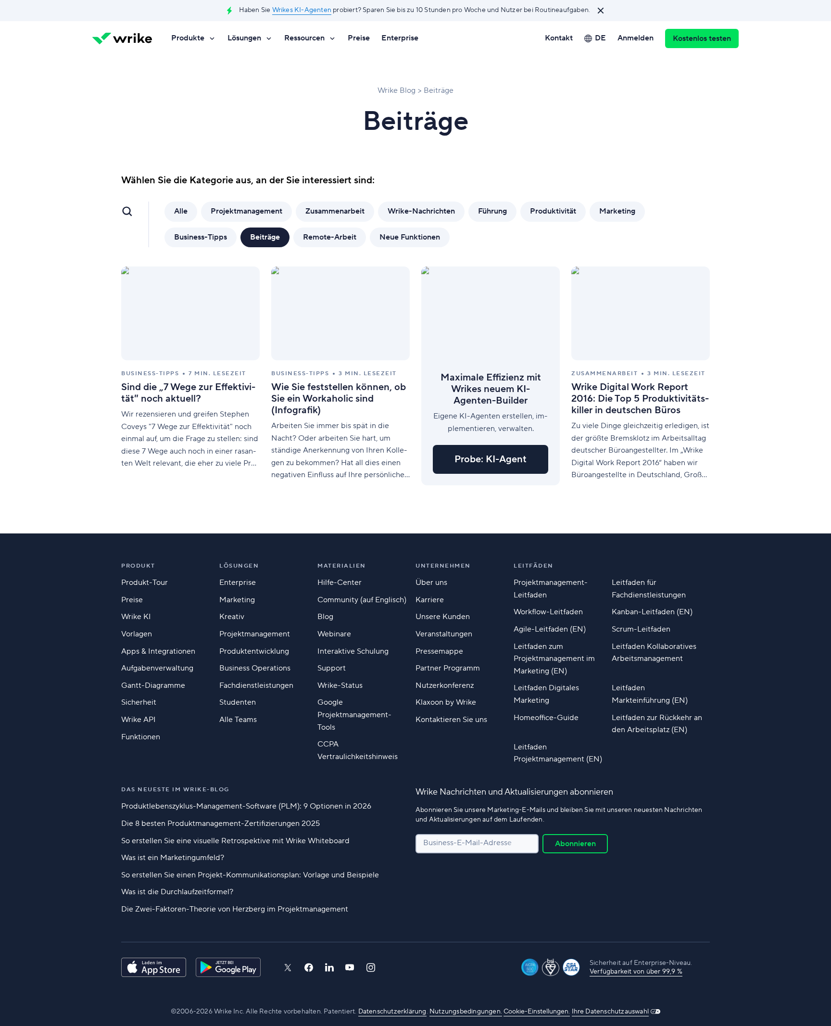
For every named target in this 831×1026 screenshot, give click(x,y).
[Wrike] (122, 38)
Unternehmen (443, 566)
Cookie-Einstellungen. (537, 1011)
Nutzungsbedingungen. (465, 1011)
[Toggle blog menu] (127, 211)
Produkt (138, 566)
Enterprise (399, 38)
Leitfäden (534, 566)
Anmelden (635, 38)
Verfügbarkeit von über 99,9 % (636, 971)
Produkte (187, 38)
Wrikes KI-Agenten (301, 10)
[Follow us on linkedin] (329, 967)
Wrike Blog (397, 90)
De (600, 38)
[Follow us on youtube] (349, 967)
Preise (359, 38)
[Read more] (190, 375)
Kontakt (559, 38)
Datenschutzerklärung (392, 1011)
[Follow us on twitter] (287, 968)
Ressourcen (304, 38)
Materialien (341, 566)
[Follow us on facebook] (309, 968)
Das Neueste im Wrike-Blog (175, 789)
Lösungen (244, 38)
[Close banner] (600, 10)
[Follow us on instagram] (371, 968)
